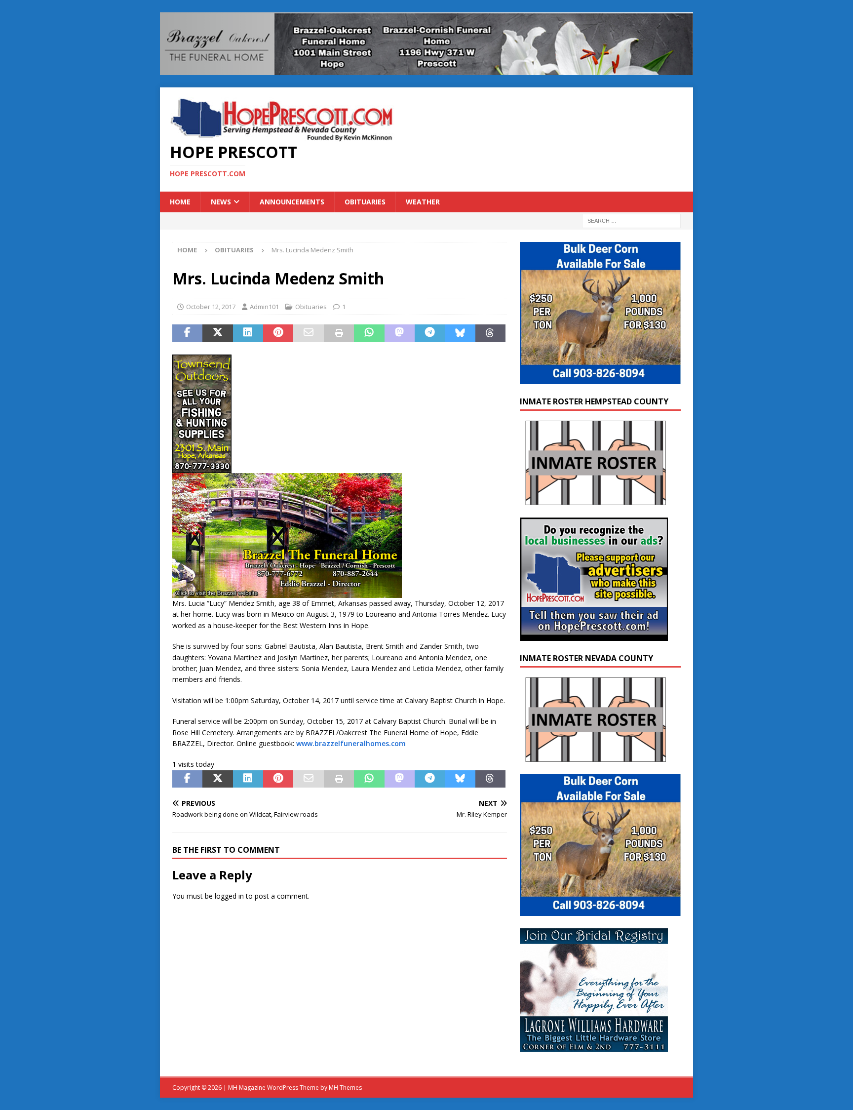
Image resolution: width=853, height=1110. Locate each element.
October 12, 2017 (210, 306)
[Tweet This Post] (217, 333)
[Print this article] (339, 333)
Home (180, 201)
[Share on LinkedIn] (248, 333)
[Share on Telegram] (430, 333)
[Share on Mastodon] (400, 333)
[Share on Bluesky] (460, 333)
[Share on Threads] (490, 333)
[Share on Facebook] (187, 333)
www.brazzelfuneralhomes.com (351, 743)
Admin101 (264, 306)
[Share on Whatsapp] (369, 333)
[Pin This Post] (278, 333)
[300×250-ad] (594, 634)
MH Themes (345, 1087)
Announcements (292, 201)
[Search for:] (631, 220)
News (221, 201)
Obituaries (365, 201)
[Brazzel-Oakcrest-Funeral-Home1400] (426, 69)
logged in (229, 896)
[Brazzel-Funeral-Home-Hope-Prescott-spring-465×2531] (287, 592)
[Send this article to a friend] (308, 333)
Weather (423, 201)
